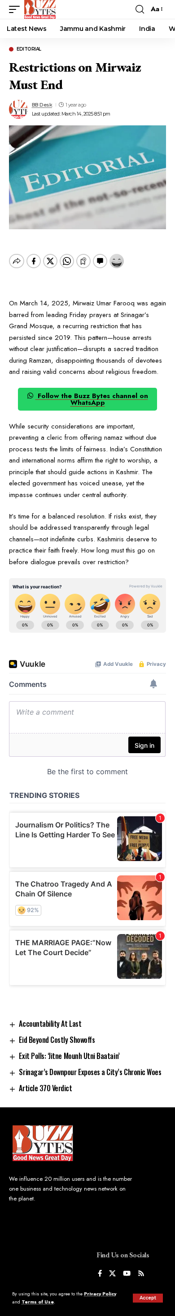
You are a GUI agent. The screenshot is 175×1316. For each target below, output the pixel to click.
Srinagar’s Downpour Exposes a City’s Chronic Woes (90, 1072)
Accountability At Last (50, 1023)
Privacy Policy (100, 1293)
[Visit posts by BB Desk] (18, 109)
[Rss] (141, 1274)
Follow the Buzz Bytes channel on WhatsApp (91, 399)
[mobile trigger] (16, 9)
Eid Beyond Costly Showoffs (57, 1039)
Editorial (29, 49)
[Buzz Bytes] (40, 9)
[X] (112, 1274)
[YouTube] (127, 1274)
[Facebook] (99, 1274)
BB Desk (42, 105)
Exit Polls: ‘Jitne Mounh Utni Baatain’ (69, 1055)
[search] (139, 9)
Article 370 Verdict (46, 1088)
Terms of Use (38, 1302)
